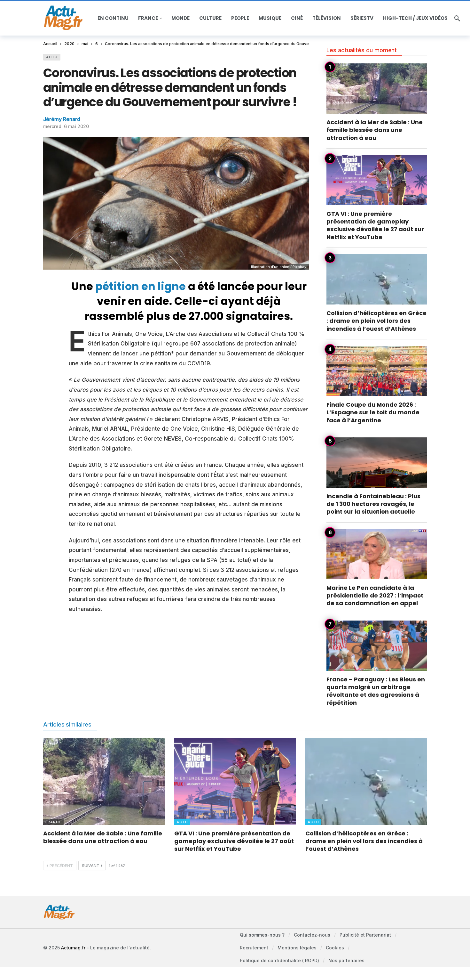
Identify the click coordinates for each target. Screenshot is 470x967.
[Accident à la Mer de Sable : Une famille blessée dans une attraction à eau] (376, 88)
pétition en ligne (140, 286)
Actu (52, 57)
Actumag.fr (73, 947)
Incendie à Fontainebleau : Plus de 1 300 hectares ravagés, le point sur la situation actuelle (373, 504)
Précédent (61, 865)
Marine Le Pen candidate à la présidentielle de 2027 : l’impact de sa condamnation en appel (374, 595)
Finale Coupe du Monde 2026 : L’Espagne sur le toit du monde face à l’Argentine (372, 412)
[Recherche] (457, 18)
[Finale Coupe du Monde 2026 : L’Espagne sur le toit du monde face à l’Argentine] (376, 371)
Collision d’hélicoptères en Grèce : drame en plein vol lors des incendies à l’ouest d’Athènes (376, 321)
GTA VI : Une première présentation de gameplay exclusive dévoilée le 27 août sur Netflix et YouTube (375, 225)
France (53, 822)
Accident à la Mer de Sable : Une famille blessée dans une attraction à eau (374, 130)
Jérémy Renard (61, 119)
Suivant (90, 865)
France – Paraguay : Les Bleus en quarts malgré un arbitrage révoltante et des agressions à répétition (375, 691)
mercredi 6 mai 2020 (66, 126)
